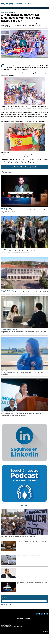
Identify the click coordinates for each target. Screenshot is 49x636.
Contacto (28, 620)
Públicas (5, 8)
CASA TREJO (36, 59)
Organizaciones (26, 8)
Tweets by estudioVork (6, 604)
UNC (15, 59)
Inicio (2, 8)
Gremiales (21, 8)
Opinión (34, 8)
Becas (31, 8)
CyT (12, 8)
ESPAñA (31, 59)
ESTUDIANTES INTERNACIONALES (43, 59)
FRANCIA (33, 59)
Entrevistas (45, 8)
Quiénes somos (21, 620)
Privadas (10, 8)
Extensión (16, 8)
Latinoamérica (39, 8)
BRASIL (28, 59)
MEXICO (14, 59)
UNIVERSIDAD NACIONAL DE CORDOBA (22, 59)
